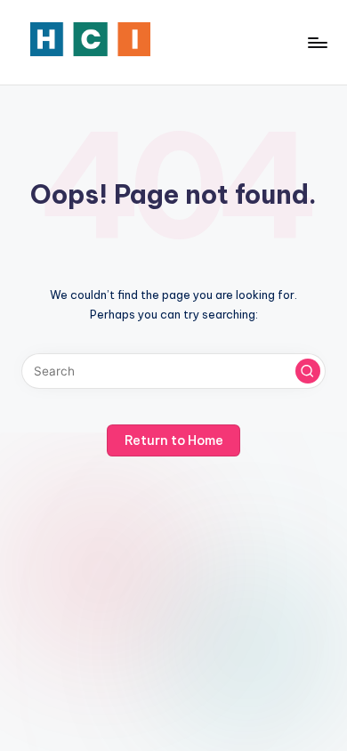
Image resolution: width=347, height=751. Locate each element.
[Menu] (317, 42)
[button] (307, 371)
